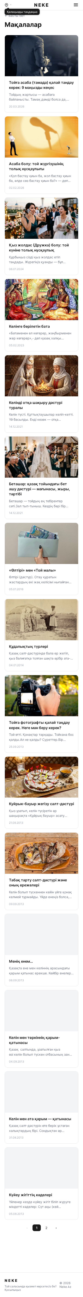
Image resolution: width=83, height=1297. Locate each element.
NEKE (41, 5)
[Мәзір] (75, 5)
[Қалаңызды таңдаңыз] (8, 5)
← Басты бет (15, 15)
